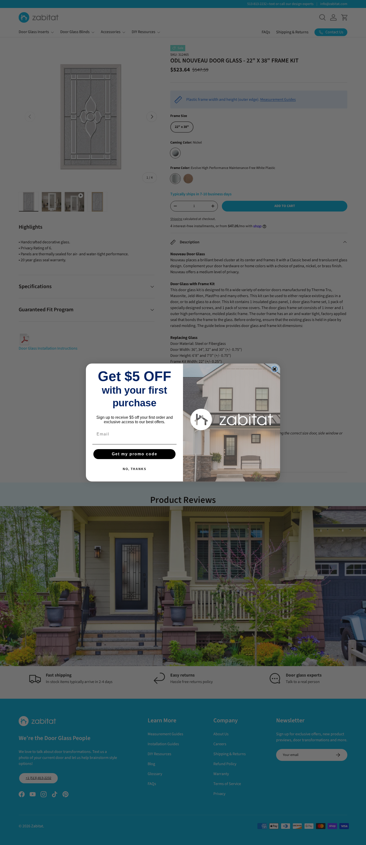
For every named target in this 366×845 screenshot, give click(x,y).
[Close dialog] (275, 369)
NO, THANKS (134, 469)
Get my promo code (134, 454)
